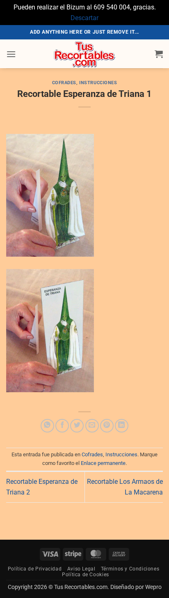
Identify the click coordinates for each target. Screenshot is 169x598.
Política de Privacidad (35, 569)
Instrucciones (98, 82)
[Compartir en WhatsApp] (47, 425)
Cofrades (64, 82)
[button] (11, 54)
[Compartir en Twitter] (77, 425)
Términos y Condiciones (130, 569)
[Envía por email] (92, 425)
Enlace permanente (103, 463)
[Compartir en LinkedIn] (121, 425)
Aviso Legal (81, 569)
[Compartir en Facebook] (62, 425)
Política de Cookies (85, 574)
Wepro (153, 587)
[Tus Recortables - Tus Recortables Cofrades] (84, 53)
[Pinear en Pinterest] (107, 425)
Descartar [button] (84, 18)
